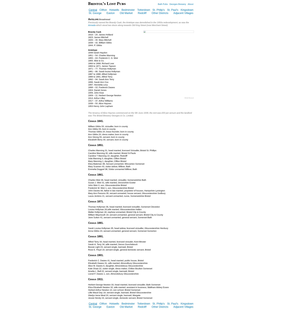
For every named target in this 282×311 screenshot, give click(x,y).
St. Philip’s (158, 9)
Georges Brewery (177, 4)
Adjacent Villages (183, 13)
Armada (92, 25)
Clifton (103, 9)
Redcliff (142, 13)
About (190, 4)
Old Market (126, 13)
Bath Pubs (163, 4)
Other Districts (160, 13)
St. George (95, 13)
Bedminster (128, 9)
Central (93, 9)
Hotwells (114, 9)
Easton (111, 13)
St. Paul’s (172, 9)
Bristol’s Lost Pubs (107, 3)
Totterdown (143, 9)
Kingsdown (187, 9)
